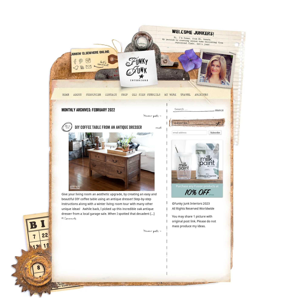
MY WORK (170, 94)
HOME (65, 94)
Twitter (76, 69)
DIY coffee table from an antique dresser (108, 127)
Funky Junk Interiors (137, 67)
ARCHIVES (201, 94)
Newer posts (153, 116)
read (159, 128)
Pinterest (81, 60)
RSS (82, 69)
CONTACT (111, 94)
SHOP (124, 94)
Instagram (88, 60)
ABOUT (77, 94)
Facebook (75, 60)
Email (88, 69)
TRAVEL (185, 94)
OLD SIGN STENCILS (146, 94)
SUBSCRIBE (93, 94)
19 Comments (69, 218)
